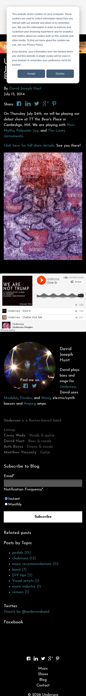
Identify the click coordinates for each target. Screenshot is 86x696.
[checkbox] (43, 502)
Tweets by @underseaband (26, 612)
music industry (26, 587)
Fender (26, 398)
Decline (60, 73)
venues (20, 592)
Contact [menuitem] (43, 685)
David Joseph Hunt (25, 89)
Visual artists (25, 581)
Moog (46, 398)
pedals (21, 553)
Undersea (68, 387)
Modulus (11, 398)
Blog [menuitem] (43, 680)
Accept (31, 73)
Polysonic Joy (27, 131)
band (19, 570)
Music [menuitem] (43, 669)
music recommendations (35, 564)
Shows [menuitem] (43, 674)
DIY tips (22, 575)
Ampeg (30, 404)
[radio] (43, 499)
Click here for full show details (29, 146)
